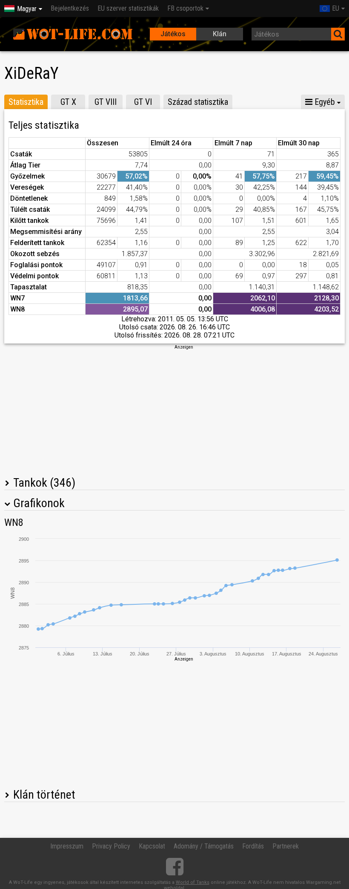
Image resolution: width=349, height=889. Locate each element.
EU (335, 8)
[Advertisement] (174, 410)
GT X (68, 102)
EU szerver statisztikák (128, 8)
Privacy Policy (111, 846)
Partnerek (285, 846)
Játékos (173, 34)
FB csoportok (185, 8)
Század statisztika (198, 102)
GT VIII (105, 102)
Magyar (27, 9)
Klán (219, 34)
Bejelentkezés (70, 8)
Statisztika (26, 102)
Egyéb (323, 102)
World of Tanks (192, 882)
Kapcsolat (152, 846)
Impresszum (66, 846)
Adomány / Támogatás (204, 846)
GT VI (143, 102)
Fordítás (253, 846)
